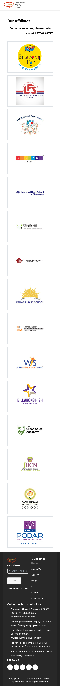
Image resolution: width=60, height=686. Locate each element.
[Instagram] (29, 667)
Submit (14, 580)
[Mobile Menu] (55, 5)
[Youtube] (35, 667)
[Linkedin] (22, 667)
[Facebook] (10, 667)
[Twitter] (16, 667)
